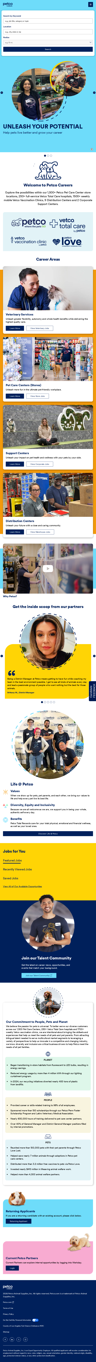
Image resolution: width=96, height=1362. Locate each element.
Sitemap (6, 1332)
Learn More (17, 329)
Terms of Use (8, 1308)
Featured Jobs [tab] (12, 860)
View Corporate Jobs (39, 464)
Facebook (5, 1339)
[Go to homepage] (8, 4)
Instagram (25, 1339)
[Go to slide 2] (48, 156)
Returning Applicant (18, 1221)
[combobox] (48, 31)
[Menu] (90, 4)
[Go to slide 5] (54, 702)
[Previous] (1, 92)
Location (7, 26)
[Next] (94, 92)
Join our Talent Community (37, 975)
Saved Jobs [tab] (10, 878)
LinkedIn (12, 1339)
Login (12, 1268)
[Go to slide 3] (51, 156)
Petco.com (7, 1302)
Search (48, 49)
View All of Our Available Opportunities (22, 886)
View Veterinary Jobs (39, 328)
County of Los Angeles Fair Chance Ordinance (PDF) (23, 1326)
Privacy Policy (8, 1314)
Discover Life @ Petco (48, 833)
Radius (6, 37)
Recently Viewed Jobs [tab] (17, 869)
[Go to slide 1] (45, 156)
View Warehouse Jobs (40, 532)
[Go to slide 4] (51, 702)
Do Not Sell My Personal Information (17, 1320)
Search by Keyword (12, 16)
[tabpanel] (48, 886)
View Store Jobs (37, 396)
